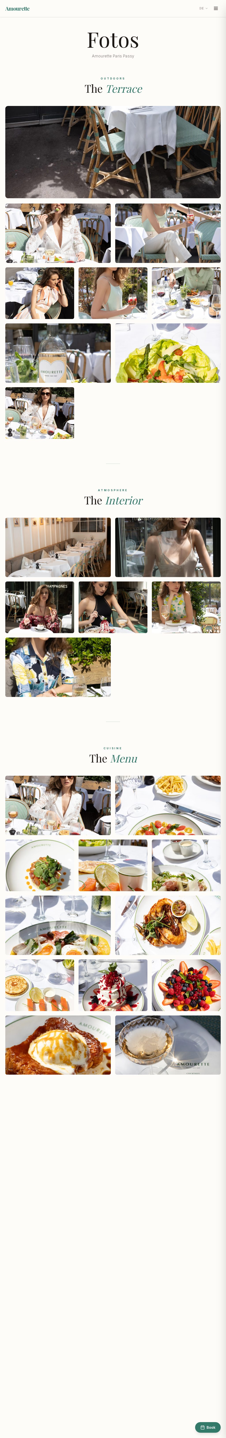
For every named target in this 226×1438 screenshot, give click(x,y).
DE (202, 8)
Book (211, 1427)
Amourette (17, 8)
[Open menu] (216, 8)
